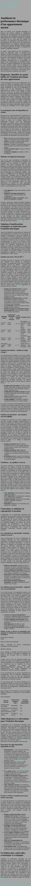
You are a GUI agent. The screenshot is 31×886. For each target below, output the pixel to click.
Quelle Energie (15, 441)
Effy (7, 382)
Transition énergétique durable (9, 4)
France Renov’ (25, 740)
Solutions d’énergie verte (7, 11)
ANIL (20, 253)
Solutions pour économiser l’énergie (10, 7)
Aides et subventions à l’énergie (9, 2)
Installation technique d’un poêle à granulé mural (14, 884)
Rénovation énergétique (7, 9)
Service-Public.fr (25, 768)
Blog (2, 14)
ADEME (3, 107)
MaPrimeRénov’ (19, 760)
